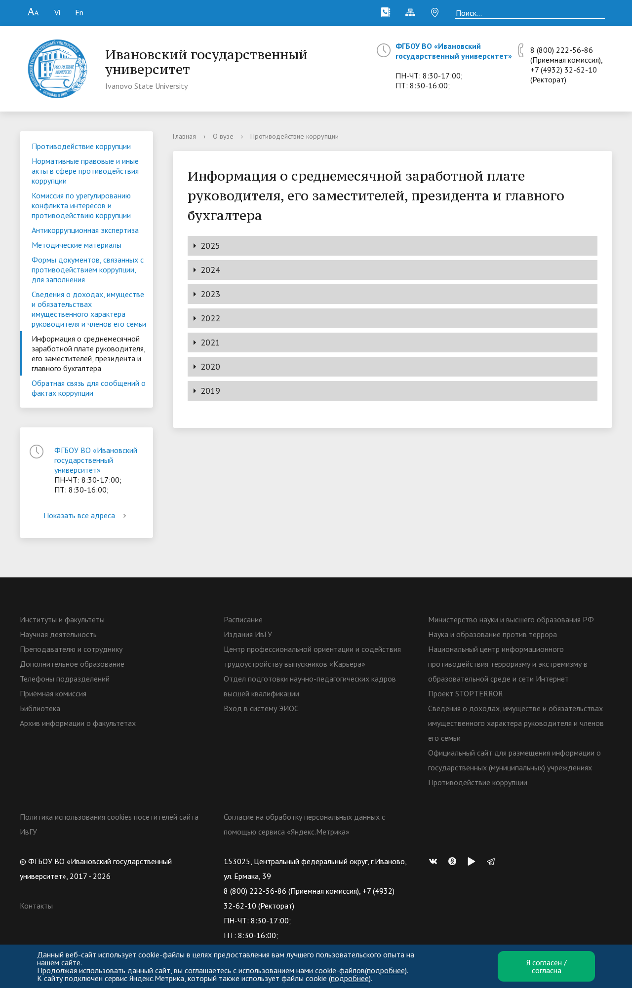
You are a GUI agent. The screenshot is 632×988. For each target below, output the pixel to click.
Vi (57, 12)
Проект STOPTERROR (465, 693)
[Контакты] (385, 12)
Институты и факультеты (62, 619)
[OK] (454, 861)
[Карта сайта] (410, 12)
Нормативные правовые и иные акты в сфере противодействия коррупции (85, 171)
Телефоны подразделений (65, 679)
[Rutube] (474, 861)
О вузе (223, 136)
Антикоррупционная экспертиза (85, 230)
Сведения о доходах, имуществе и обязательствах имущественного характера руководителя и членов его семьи (89, 309)
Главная (184, 136)
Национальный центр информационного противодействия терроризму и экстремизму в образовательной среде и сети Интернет (508, 664)
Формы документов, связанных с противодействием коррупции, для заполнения (88, 269)
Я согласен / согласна (546, 966)
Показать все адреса (79, 515)
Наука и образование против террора (492, 634)
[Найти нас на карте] (435, 12)
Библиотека (40, 708)
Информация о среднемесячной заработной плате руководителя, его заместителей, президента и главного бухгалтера (89, 353)
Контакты (36, 906)
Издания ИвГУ (248, 634)
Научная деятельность (58, 634)
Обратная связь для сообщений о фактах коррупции (89, 388)
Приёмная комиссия (53, 693)
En (79, 12)
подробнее (386, 970)
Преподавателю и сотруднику (71, 649)
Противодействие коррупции (81, 146)
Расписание (243, 619)
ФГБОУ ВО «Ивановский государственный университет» (453, 51)
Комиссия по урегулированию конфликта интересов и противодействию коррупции (81, 205)
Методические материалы (76, 245)
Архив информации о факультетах (78, 723)
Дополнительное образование (72, 664)
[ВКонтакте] (435, 861)
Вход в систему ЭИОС (261, 708)
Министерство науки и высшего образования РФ (511, 619)
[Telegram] (493, 861)
